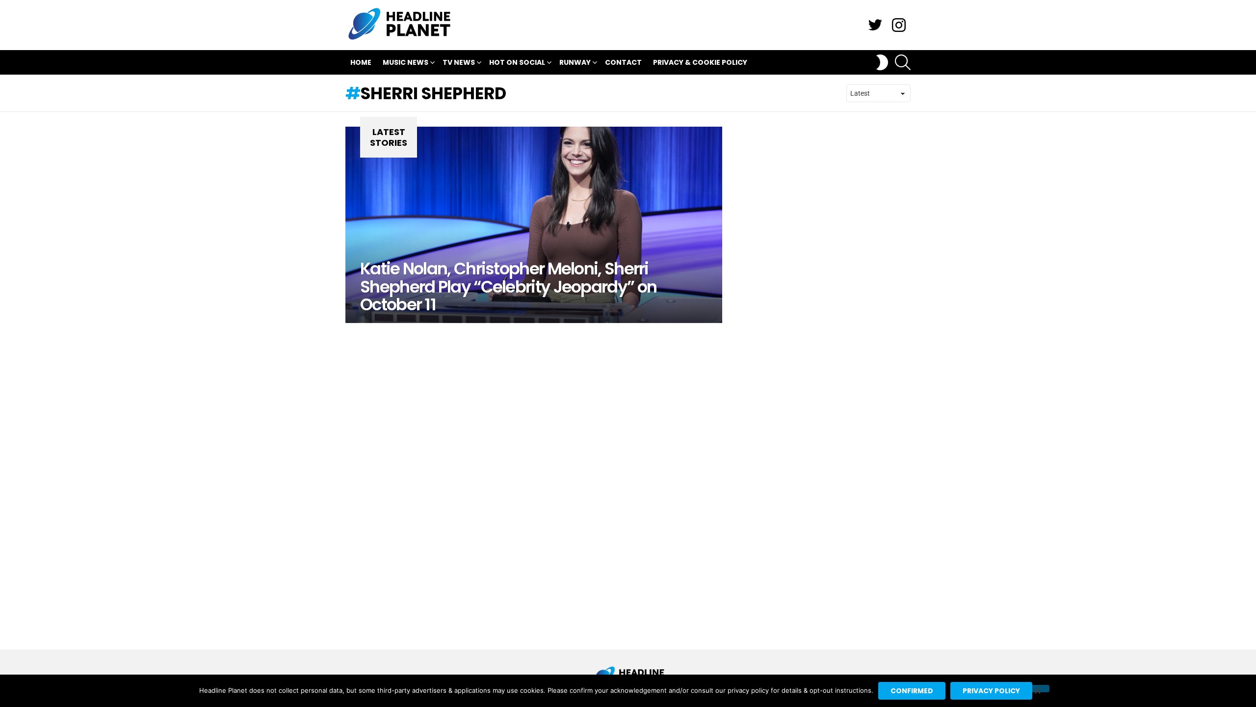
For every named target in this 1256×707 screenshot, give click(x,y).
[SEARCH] (903, 62)
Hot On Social (517, 62)
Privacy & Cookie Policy (700, 62)
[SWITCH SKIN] (882, 62)
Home (360, 62)
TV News (459, 62)
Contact (623, 62)
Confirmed (911, 691)
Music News (405, 62)
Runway (575, 62)
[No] (1037, 688)
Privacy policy (991, 691)
